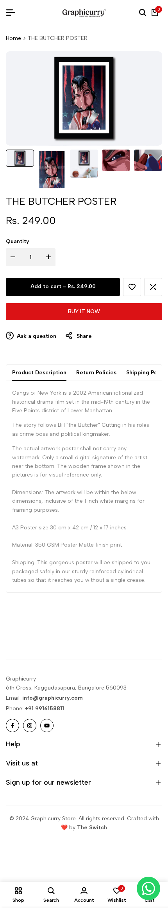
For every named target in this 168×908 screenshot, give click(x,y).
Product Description (39, 372)
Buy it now (84, 311)
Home (13, 38)
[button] (132, 287)
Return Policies (96, 372)
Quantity (17, 241)
